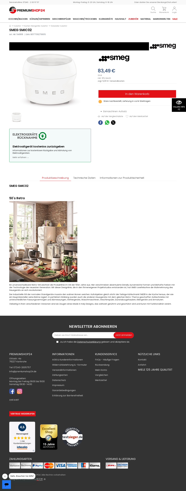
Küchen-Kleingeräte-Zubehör (36, 26)
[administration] (44, 479)
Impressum (58, 385)
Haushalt (120, 19)
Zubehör (133, 19)
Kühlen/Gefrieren (40, 19)
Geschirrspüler (61, 19)
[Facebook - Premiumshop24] (12, 391)
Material (146, 19)
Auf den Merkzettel (138, 116)
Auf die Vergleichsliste (112, 116)
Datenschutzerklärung (89, 341)
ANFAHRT (14, 399)
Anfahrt (142, 364)
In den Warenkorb (137, 94)
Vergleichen (101, 375)
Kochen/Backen (18, 19)
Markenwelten (161, 19)
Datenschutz (59, 380)
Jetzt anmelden (123, 335)
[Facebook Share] (100, 123)
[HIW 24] (39, 479)
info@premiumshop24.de (22, 371)
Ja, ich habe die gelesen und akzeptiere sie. (95, 341)
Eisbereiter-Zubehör (59, 26)
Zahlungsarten (60, 375)
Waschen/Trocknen (85, 19)
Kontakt (142, 359)
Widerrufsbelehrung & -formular (69, 364)
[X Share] (113, 123)
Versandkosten (116, 81)
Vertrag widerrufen (22, 413)
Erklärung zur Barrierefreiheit (67, 395)
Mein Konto (101, 370)
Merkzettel (101, 380)
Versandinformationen (64, 370)
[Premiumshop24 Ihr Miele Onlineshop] (27, 10)
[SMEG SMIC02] (50, 80)
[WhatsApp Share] (107, 123)
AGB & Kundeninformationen (67, 359)
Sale (174, 19)
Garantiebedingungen (64, 390)
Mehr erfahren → (21, 157)
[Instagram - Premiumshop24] (19, 391)
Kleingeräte (106, 19)
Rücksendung (102, 364)
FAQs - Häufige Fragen (107, 359)
